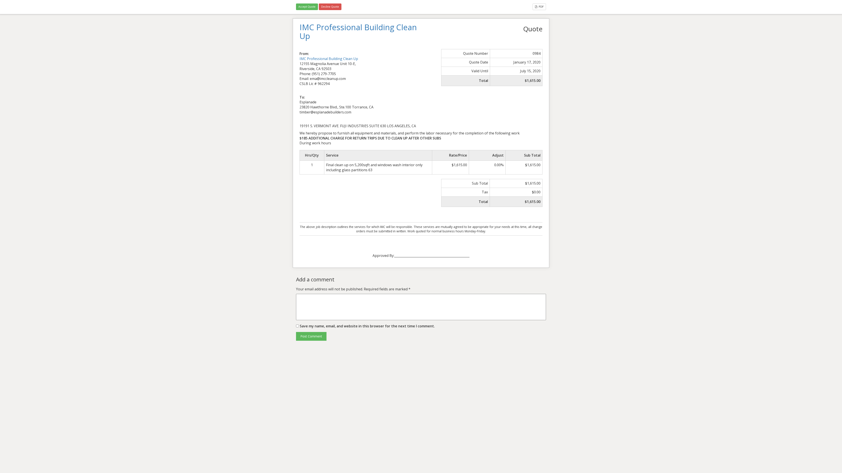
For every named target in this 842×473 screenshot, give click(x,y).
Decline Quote (330, 7)
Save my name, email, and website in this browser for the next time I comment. (367, 326)
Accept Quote (307, 7)
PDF (541, 7)
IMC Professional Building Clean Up (329, 58)
